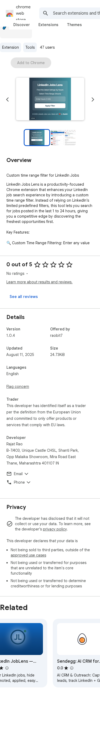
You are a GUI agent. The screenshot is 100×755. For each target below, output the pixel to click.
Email (18, 473)
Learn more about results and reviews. (39, 282)
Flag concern (17, 386)
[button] (50, 99)
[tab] (21, 25)
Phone (19, 482)
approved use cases (28, 555)
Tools (30, 47)
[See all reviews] (23, 296)
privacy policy (55, 529)
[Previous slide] (7, 99)
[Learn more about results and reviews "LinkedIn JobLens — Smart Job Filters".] (6, 668)
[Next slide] (92, 99)
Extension (10, 47)
